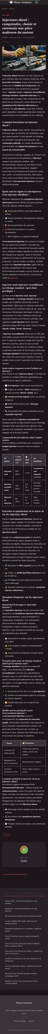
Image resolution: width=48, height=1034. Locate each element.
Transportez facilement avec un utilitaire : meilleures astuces (23, 930)
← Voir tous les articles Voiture (14, 874)
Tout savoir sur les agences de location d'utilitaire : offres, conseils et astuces (22, 945)
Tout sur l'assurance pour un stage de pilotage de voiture (22, 937)
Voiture (11, 9)
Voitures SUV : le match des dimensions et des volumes (21, 902)
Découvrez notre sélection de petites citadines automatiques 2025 (21, 974)
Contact (31, 1021)
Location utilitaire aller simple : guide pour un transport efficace (21, 922)
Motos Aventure (20, 2)
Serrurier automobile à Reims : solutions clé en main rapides (23, 967)
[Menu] (36, 2)
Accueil (4, 9)
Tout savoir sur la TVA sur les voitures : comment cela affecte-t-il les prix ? (24, 952)
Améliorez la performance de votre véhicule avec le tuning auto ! (23, 959)
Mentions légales (20, 1021)
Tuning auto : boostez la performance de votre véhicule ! (21, 910)
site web (14, 278)
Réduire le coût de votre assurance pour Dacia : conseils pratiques (21, 982)
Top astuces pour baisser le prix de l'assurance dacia (23, 916)
